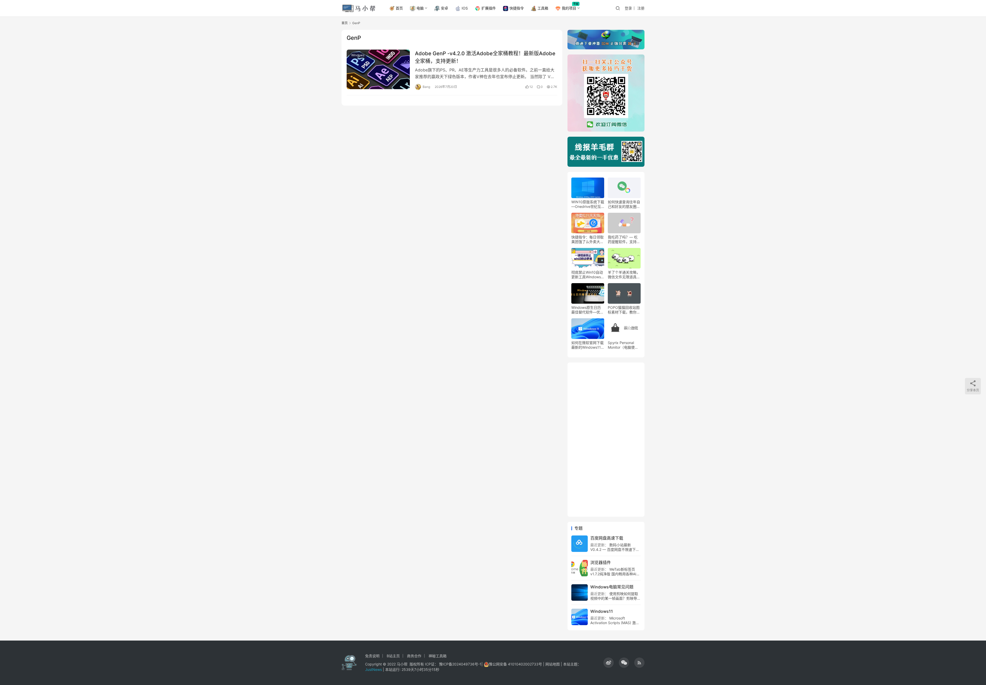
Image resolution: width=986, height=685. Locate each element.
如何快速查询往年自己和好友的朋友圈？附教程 (624, 204)
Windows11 (601, 611)
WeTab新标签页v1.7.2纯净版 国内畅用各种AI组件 (615, 574)
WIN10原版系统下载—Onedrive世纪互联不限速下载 (587, 204)
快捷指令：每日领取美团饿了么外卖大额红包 (587, 239)
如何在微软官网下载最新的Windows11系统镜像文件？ (587, 345)
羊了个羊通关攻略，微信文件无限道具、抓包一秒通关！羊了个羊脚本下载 (624, 274)
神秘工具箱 (438, 656)
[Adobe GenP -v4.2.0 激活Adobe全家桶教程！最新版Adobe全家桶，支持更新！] (378, 69)
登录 (628, 8)
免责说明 (372, 656)
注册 (640, 8)
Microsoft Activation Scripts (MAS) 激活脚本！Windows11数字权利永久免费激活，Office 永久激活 (614, 625)
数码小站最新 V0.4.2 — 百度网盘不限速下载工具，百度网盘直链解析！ (614, 549)
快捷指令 (516, 8)
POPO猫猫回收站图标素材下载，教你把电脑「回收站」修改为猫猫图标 (624, 309)
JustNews (374, 669)
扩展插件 (488, 8)
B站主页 (393, 656)
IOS (465, 8)
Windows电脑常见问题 (611, 586)
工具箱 (542, 8)
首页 (399, 8)
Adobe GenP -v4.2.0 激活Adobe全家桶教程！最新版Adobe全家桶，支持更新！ (485, 57)
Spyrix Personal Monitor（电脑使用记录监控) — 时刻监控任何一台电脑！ (624, 345)
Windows (357, 55)
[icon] (608, 663)
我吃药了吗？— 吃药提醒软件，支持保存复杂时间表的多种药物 (624, 239)
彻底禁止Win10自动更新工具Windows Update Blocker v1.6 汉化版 (587, 274)
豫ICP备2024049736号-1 (460, 664)
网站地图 (552, 664)
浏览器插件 (600, 562)
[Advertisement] (605, 440)
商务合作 (414, 656)
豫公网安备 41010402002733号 (516, 664)
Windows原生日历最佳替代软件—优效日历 (587, 309)
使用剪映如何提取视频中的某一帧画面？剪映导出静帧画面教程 (615, 598)
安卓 (444, 8)
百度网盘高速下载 (606, 538)
